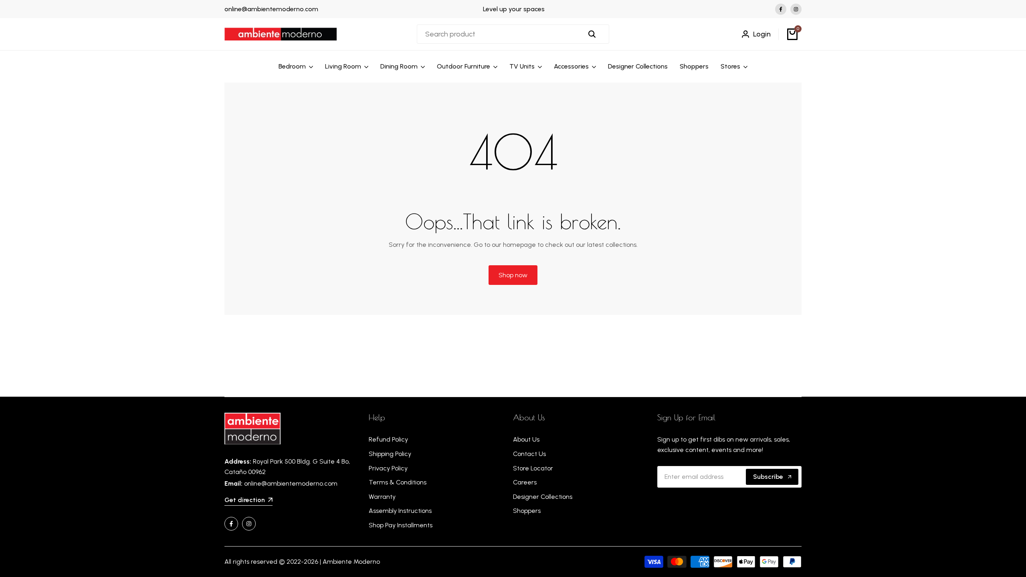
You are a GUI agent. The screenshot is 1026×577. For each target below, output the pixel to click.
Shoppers (527, 510)
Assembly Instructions (400, 510)
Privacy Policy (388, 468)
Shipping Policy (390, 454)
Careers (525, 482)
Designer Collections (542, 496)
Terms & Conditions (397, 482)
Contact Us (529, 454)
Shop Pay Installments (400, 525)
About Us (526, 439)
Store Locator (533, 468)
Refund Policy (388, 439)
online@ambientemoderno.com (271, 9)
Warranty (382, 496)
